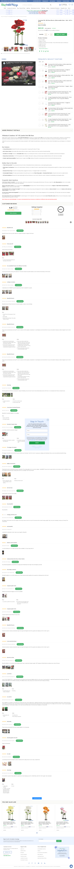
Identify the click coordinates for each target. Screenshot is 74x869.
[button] (71, 866)
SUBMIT (37, 442)
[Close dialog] (48, 420)
